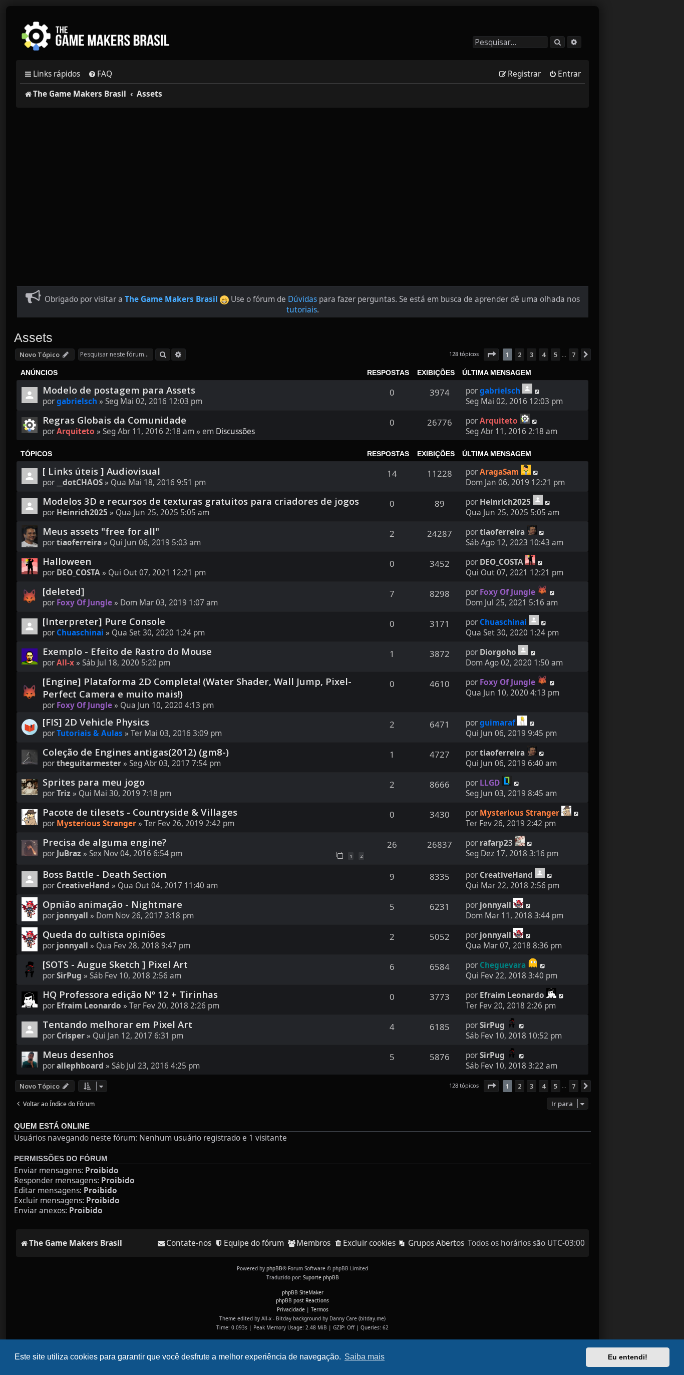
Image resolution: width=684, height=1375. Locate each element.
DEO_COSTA (78, 572)
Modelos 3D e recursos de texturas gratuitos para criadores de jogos (201, 501)
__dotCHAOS (80, 482)
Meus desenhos (78, 1054)
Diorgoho (498, 652)
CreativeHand (83, 885)
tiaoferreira (79, 542)
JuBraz (69, 853)
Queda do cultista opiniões (104, 934)
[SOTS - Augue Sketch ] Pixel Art (115, 964)
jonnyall (72, 915)
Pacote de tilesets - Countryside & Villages (140, 812)
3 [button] (531, 354)
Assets (33, 337)
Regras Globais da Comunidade (114, 420)
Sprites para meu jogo (94, 782)
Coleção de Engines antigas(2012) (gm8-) (136, 752)
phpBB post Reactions (302, 1300)
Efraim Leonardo (89, 1005)
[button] (491, 355)
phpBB (274, 1268)
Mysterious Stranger (96, 823)
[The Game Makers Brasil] (100, 37)
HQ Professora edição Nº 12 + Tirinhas (130, 994)
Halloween (67, 561)
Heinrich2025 (82, 512)
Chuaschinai (80, 632)
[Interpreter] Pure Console (104, 621)
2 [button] (519, 354)
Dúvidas (302, 299)
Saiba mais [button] (365, 1356)
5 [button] (555, 354)
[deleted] (64, 591)
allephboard (80, 1066)
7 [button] (573, 354)
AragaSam (499, 472)
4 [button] (543, 354)
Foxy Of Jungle (84, 602)
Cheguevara (503, 965)
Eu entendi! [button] (627, 1357)
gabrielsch (77, 401)
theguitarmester (89, 763)
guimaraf (497, 723)
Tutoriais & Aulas (90, 733)
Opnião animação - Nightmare (112, 904)
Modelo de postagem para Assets (119, 390)
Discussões (235, 431)
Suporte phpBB (321, 1277)
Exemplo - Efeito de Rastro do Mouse (127, 651)
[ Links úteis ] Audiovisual (101, 471)
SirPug (69, 975)
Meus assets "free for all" (101, 531)
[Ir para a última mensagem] (527, 389)
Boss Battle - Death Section (104, 874)
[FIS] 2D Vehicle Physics (96, 722)
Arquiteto (76, 431)
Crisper (71, 1035)
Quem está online (52, 1126)
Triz (64, 793)
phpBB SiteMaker (302, 1292)
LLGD (490, 783)
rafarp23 (496, 843)
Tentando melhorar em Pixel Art (117, 1024)
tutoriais (301, 309)
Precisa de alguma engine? (105, 842)
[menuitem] (100, 74)
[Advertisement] (302, 191)
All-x (65, 662)
